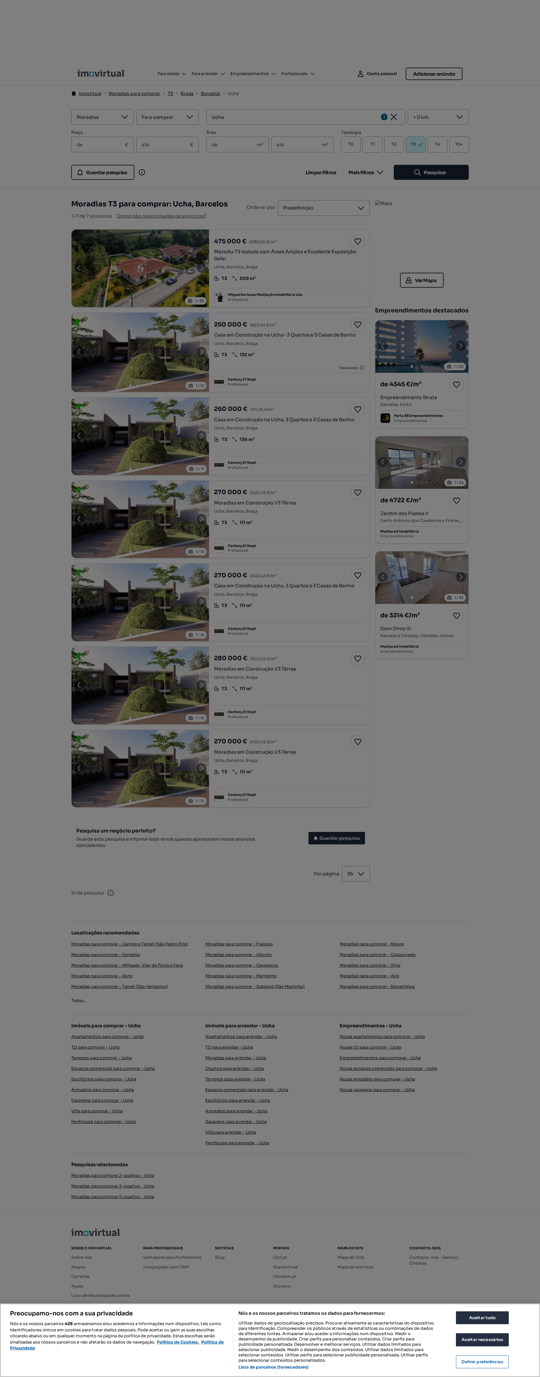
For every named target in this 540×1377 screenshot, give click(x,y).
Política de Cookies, (178, 1342)
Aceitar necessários (482, 1339)
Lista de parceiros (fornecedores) (273, 1367)
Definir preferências (482, 1361)
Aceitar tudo (482, 1317)
